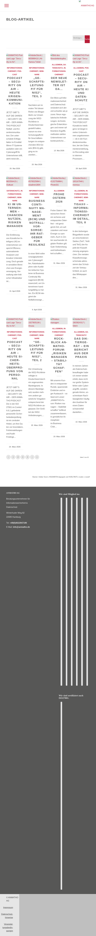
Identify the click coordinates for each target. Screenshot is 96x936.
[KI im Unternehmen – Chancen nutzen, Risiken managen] (14, 181)
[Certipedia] (61, 796)
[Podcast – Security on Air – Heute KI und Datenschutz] (81, 59)
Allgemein (57, 65)
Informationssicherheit (59, 71)
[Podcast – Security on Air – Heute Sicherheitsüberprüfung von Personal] (14, 323)
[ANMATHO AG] (86, 5)
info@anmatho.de (21, 527)
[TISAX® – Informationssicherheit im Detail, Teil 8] (81, 181)
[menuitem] (5, 5)
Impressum (8, 907)
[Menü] (5, 5)
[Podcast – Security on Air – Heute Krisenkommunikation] (14, 59)
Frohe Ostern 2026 (59, 198)
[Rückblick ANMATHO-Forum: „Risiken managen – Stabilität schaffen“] (59, 321)
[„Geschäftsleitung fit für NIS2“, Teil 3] (37, 59)
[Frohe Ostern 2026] (59, 181)
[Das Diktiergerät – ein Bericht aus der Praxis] (81, 323)
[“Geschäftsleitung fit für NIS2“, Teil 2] (37, 323)
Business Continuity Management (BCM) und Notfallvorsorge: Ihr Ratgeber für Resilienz (36, 222)
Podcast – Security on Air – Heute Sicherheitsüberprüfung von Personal (14, 360)
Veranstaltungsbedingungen (7, 927)
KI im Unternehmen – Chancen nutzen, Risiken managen (15, 215)
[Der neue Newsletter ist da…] (59, 57)
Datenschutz (13, 191)
